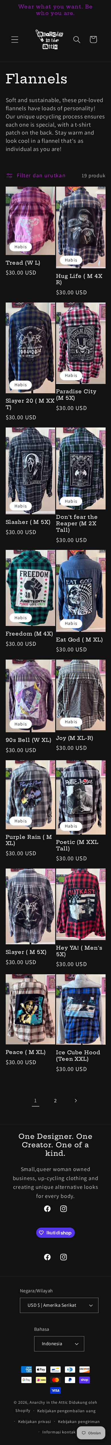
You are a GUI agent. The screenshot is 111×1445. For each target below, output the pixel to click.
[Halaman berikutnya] (75, 1100)
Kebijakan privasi (34, 1421)
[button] (15, 39)
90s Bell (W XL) (29, 740)
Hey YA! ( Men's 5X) (79, 951)
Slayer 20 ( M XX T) (30, 404)
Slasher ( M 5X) (28, 522)
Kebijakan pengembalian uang (66, 1410)
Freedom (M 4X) (30, 634)
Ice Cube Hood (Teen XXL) (78, 1055)
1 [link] (35, 1100)
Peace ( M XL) (26, 1052)
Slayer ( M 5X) (26, 952)
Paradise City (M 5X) (76, 394)
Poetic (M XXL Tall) (77, 845)
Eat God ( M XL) (79, 640)
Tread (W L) (23, 263)
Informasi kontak (59, 1432)
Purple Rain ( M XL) (29, 840)
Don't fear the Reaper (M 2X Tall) (77, 523)
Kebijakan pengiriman (79, 1421)
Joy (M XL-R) (74, 738)
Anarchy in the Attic (49, 1402)
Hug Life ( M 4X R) (79, 279)
